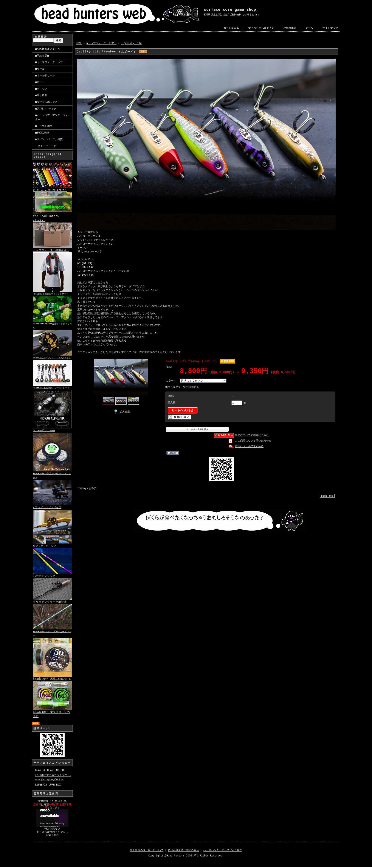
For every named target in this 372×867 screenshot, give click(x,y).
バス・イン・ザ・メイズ (47, 507)
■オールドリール (45, 75)
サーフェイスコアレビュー (52, 762)
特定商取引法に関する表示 (183, 850)
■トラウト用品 (43, 125)
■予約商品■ (42, 55)
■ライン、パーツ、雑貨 (49, 139)
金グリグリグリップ (44, 545)
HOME (79, 43)
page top (327, 495)
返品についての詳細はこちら (252, 435)
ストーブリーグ (45, 145)
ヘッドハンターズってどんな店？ (222, 850)
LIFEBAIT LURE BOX (48, 784)
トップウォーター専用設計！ (51, 250)
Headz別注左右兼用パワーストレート (51, 388)
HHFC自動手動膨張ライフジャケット (50, 294)
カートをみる (231, 27)
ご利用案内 (289, 27)
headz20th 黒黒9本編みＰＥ (52, 678)
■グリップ (41, 88)
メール (309, 27)
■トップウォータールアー (50, 62)
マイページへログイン (261, 27)
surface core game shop (230, 9)
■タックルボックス (46, 101)
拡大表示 (124, 411)
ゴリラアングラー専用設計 (50, 601)
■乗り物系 (41, 95)
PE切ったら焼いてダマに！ (50, 190)
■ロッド (40, 82)
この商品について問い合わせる (253, 440)
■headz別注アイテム (47, 49)
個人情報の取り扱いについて (146, 850)
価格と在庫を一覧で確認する (182, 386)
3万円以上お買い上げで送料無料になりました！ (232, 14)
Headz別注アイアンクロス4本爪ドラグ (52, 357)
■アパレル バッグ (45, 108)
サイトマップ (330, 27)
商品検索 (41, 36)
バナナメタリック (44, 575)
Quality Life (131, 43)
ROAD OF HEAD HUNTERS (50, 770)
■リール (40, 68)
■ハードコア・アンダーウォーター (52, 117)
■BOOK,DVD (42, 132)
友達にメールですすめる (249, 446)
